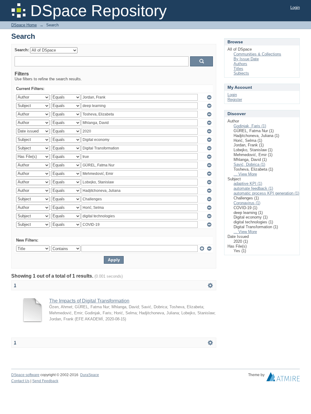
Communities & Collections (257, 54)
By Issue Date (246, 59)
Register (234, 99)
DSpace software (25, 375)
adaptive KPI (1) (248, 183)
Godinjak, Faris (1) (250, 126)
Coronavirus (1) (247, 203)
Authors (240, 64)
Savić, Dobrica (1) (249, 164)
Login (295, 7)
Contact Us (20, 381)
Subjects (241, 73)
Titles (238, 68)
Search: (22, 50)
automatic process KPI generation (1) (266, 193)
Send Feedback (45, 381)
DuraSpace (89, 375)
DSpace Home (24, 25)
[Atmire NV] (283, 378)
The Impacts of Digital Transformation (89, 300)
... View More (245, 174)
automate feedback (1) (253, 188)
